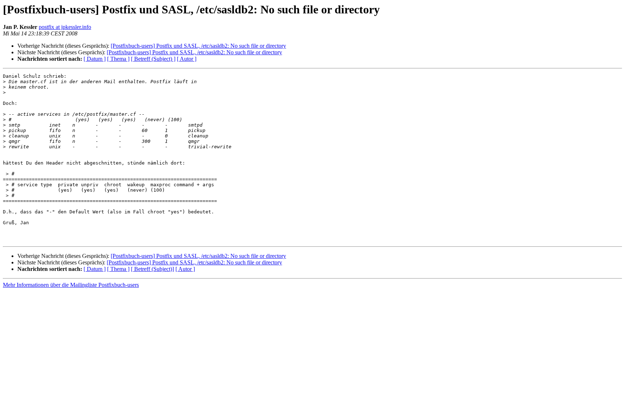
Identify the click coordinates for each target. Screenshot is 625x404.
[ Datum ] (95, 59)
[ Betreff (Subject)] (152, 269)
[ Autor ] (186, 59)
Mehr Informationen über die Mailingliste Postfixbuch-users (71, 285)
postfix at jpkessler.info (65, 27)
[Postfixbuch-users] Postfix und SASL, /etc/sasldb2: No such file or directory (198, 46)
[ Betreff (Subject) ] (153, 59)
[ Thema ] (118, 59)
